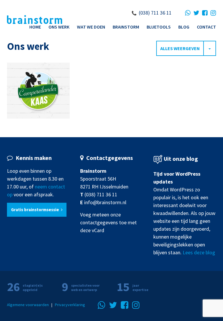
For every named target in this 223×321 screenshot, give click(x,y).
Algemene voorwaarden (28, 304)
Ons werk (58, 27)
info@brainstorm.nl (105, 202)
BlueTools (159, 27)
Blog (183, 27)
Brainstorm (126, 27)
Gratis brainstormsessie (35, 209)
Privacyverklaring (70, 304)
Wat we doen (91, 27)
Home (35, 27)
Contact (206, 27)
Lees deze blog (199, 252)
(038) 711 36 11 (155, 12)
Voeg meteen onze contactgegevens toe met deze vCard (108, 222)
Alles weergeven (180, 48)
